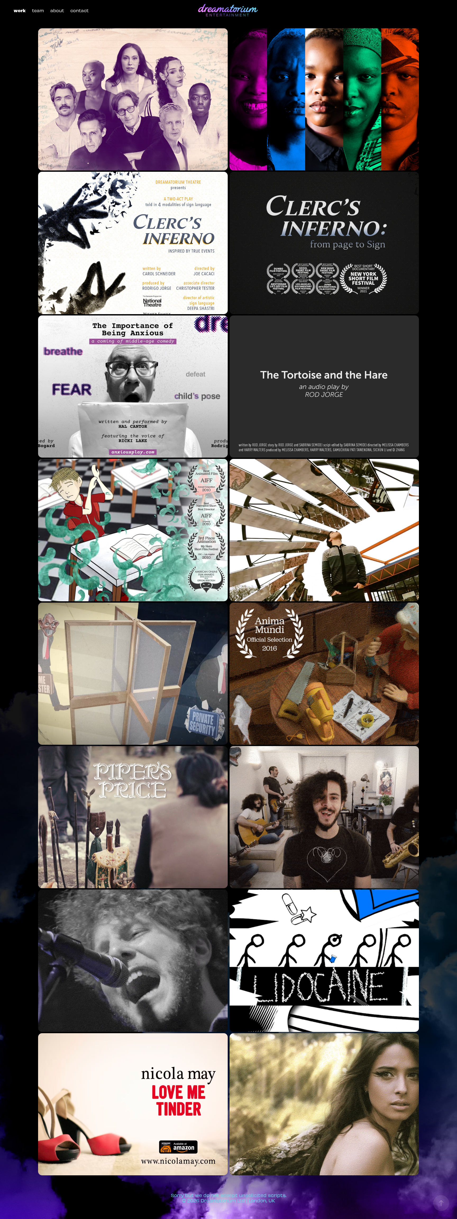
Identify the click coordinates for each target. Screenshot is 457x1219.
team (38, 10)
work (20, 10)
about (57, 10)
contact (79, 10)
